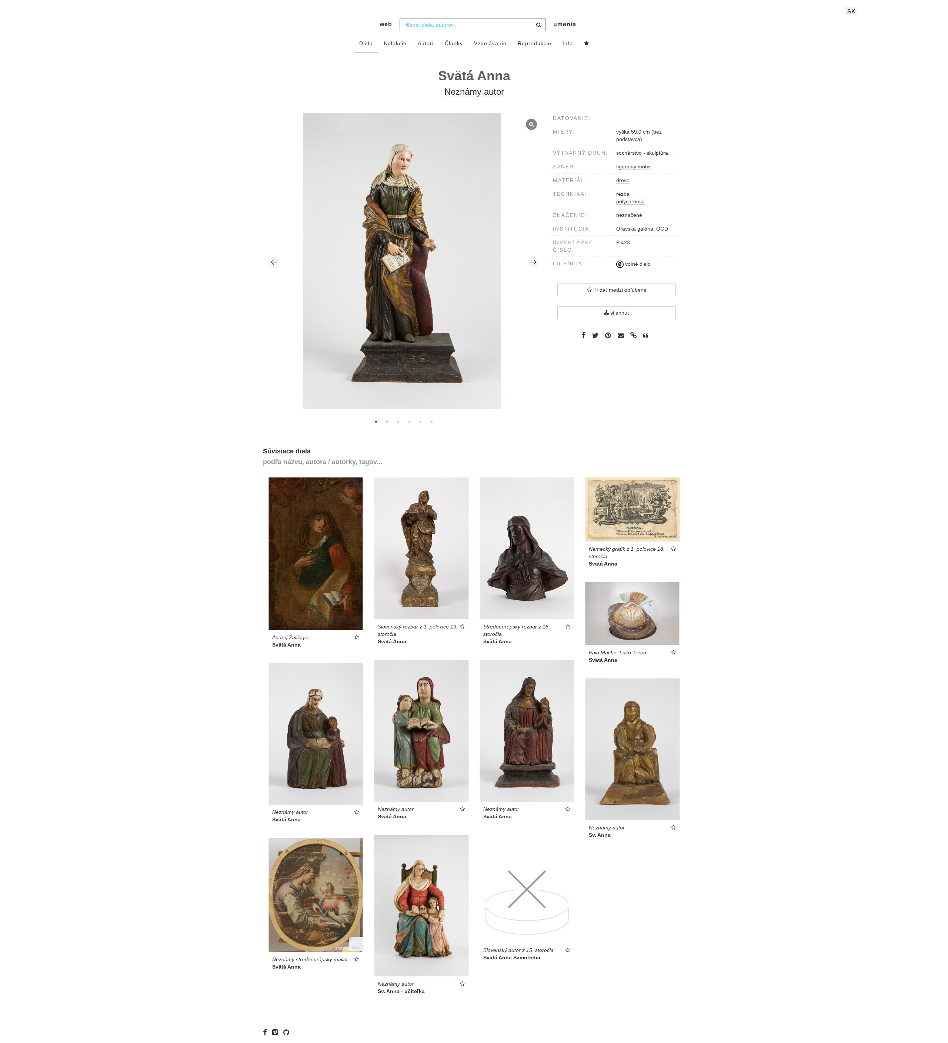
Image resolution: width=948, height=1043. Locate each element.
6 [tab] (431, 421)
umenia (564, 24)
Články (454, 43)
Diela (366, 43)
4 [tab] (409, 421)
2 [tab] (387, 421)
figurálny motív (633, 167)
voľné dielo (637, 264)
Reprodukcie (534, 43)
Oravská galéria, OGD (642, 229)
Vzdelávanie (490, 43)
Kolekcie (395, 43)
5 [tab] (420, 421)
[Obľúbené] (586, 43)
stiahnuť (619, 313)
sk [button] (851, 11)
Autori (426, 43)
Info (568, 43)
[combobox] (473, 25)
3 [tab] (398, 421)
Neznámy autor (474, 92)
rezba (623, 194)
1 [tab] (376, 421)
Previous (274, 262)
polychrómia (630, 201)
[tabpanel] (403, 261)
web (386, 24)
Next (533, 262)
